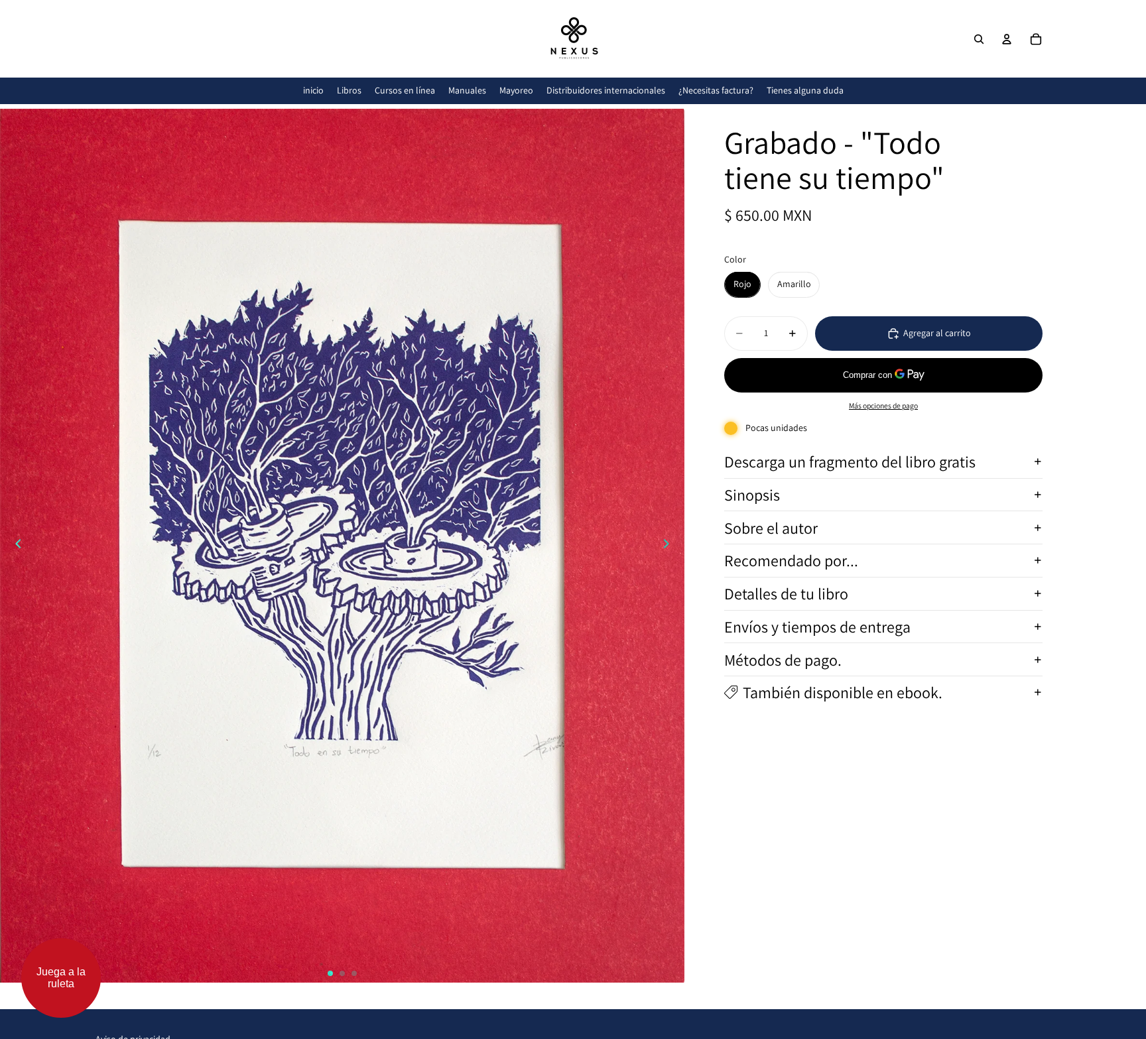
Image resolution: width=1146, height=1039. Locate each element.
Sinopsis (752, 494)
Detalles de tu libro (786, 593)
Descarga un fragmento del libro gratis (850, 461)
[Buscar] (978, 39)
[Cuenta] (1006, 39)
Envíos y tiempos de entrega (817, 626)
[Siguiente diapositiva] (669, 545)
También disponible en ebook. (842, 692)
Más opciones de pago (883, 405)
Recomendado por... (791, 560)
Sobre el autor (771, 527)
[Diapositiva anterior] (14, 545)
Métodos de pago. (783, 659)
